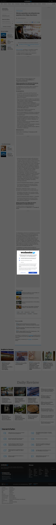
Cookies (54, 524)
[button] (28, 262)
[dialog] (28, 262)
